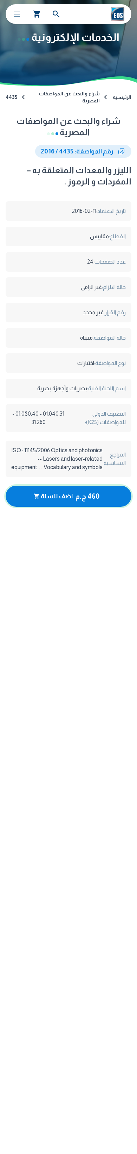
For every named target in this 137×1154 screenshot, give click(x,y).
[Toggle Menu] (17, 14)
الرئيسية (122, 97)
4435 (11, 97)
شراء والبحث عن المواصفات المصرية (69, 97)
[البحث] (56, 14)
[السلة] (37, 14)
